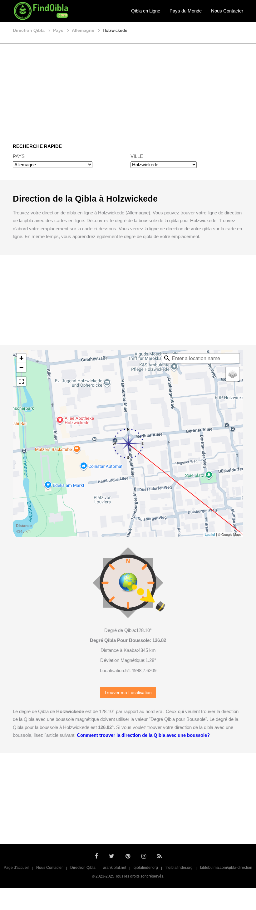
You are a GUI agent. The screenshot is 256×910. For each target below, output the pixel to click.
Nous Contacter (227, 10)
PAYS (19, 156)
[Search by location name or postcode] (167, 358)
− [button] (21, 367)
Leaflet (210, 534)
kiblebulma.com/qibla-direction (226, 867)
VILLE (136, 156)
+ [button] (21, 358)
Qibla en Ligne (145, 10)
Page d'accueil (16, 867)
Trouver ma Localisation (128, 692)
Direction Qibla (83, 867)
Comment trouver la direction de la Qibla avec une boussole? (143, 735)
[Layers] (232, 374)
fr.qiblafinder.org (179, 867)
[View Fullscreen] (21, 381)
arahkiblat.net (114, 867)
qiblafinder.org (146, 867)
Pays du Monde (186, 10)
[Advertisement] (128, 89)
